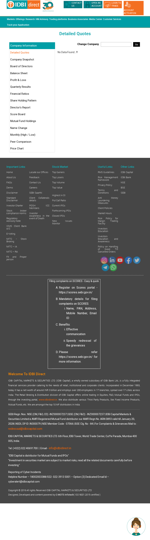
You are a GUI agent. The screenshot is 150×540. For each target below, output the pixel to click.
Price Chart (17, 148)
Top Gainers (58, 171)
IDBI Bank (126, 177)
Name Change (18, 128)
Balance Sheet (18, 73)
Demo (9, 187)
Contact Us (35, 182)
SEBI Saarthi (35, 192)
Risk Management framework (108, 178)
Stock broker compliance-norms (16, 211)
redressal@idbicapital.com (25, 428)
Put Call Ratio (59, 200)
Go (136, 44)
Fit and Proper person (16, 258)
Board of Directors (21, 66)
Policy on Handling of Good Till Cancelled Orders (108, 249)
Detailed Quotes (19, 52)
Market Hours (105, 212)
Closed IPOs (58, 215)
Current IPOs (58, 205)
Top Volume (58, 182)
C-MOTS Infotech (65, 494)
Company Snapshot (22, 59)
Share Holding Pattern (23, 100)
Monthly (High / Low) (22, 134)
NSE (123, 182)
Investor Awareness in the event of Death (39, 215)
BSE (123, 187)
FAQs (9, 182)
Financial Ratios (19, 93)
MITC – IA (11, 246)
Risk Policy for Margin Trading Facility (108, 221)
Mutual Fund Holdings (23, 121)
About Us (11, 177)
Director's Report (20, 107)
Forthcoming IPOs (61, 210)
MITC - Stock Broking (16, 240)
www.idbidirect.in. (48, 399)
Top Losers (58, 177)
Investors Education (103, 229)
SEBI (123, 192)
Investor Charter (14, 205)
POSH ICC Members (39, 206)
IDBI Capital (127, 171)
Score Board (17, 114)
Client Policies (105, 207)
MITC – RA (12, 251)
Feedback (34, 177)
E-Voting (10, 233)
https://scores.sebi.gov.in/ (76, 292)
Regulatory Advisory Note (13, 219)
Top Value (57, 187)
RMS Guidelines (106, 171)
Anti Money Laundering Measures (108, 200)
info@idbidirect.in (60, 448)
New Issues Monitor (62, 222)
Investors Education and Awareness (108, 239)
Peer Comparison (20, 141)
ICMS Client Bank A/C (16, 227)
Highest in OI (58, 195)
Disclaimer (12, 192)
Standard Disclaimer (12, 199)
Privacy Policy (105, 184)
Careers (33, 187)
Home (9, 171)
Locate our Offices (38, 171)
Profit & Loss (18, 80)
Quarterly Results (20, 86)
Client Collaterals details (39, 199)
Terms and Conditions (108, 191)
